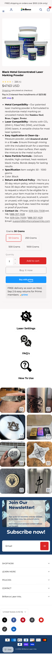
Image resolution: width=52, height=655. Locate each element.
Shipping (6, 90)
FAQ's (26, 353)
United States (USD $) (13, 612)
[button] (4, 10)
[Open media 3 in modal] (21, 436)
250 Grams (31, 238)
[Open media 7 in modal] (21, 490)
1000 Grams (33, 246)
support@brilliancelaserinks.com (31, 221)
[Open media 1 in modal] (21, 409)
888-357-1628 (17, 214)
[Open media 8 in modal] (48, 490)
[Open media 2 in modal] (48, 409)
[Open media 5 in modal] (21, 463)
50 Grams (14, 238)
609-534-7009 (18, 217)
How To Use (26, 378)
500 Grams (14, 246)
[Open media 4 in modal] (48, 436)
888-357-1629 (35, 217)
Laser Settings (26, 328)
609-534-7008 (37, 210)
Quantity (10, 255)
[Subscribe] (44, 546)
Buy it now (26, 270)
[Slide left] (5, 42)
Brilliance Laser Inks (29, 649)
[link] (26, 3)
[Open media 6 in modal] (48, 463)
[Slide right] (47, 42)
